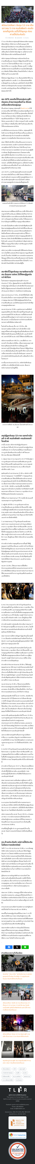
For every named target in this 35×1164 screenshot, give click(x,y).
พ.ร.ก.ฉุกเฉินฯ (17, 1076)
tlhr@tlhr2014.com (19, 1108)
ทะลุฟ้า (18, 1073)
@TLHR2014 (19, 1106)
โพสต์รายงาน (25, 108)
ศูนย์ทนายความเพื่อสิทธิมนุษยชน (20, 1104)
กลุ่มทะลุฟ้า (22, 1069)
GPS (14, 1069)
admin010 (19, 38)
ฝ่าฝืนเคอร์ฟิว (6, 1076)
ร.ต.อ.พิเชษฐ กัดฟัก (8, 1080)
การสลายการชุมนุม (8, 1073)
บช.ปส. (25, 1073)
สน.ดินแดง (19, 1080)
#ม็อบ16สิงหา (6, 1069)
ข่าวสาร (27, 38)
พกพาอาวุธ (27, 1076)
